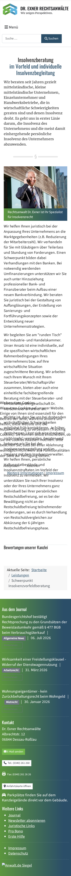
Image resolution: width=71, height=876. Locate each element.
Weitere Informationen (25, 473)
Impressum (55, 473)
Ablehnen (33, 466)
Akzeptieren (11, 466)
